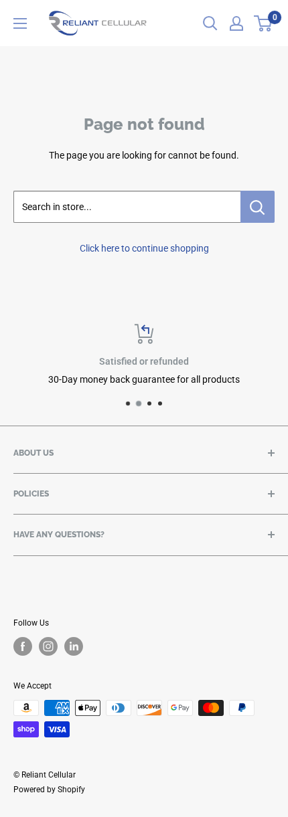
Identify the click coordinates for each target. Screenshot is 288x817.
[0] (263, 23)
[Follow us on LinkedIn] (73, 646)
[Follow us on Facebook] (22, 646)
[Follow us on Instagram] (48, 646)
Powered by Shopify (49, 789)
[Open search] (210, 23)
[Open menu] (20, 23)
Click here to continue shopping (144, 248)
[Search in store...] (257, 207)
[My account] (236, 23)
